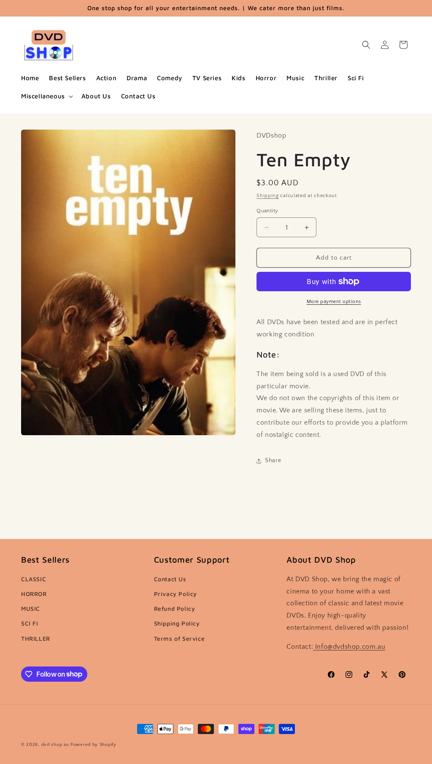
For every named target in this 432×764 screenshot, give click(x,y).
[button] (46, 96)
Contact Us (170, 578)
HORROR (34, 593)
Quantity (267, 211)
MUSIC (30, 608)
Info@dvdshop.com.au (349, 646)
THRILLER (35, 638)
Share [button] (273, 460)
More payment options (334, 301)
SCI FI (29, 623)
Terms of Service (179, 638)
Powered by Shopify (93, 744)
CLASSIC (33, 578)
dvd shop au (55, 744)
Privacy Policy (175, 593)
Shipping (267, 195)
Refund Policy (174, 608)
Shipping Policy (177, 623)
